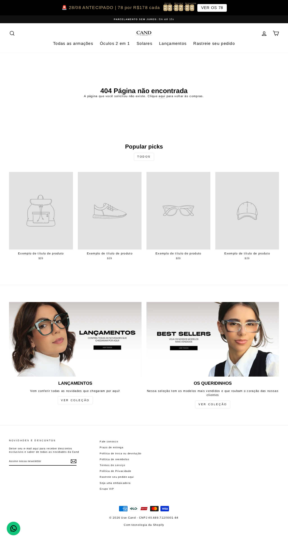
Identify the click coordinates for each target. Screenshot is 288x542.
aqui (162, 96)
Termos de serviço (112, 465)
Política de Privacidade (115, 471)
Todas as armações (73, 43)
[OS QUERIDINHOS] (212, 339)
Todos (144, 156)
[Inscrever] (73, 461)
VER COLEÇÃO (75, 400)
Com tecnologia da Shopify (144, 524)
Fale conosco (109, 441)
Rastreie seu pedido (214, 43)
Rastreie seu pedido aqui (117, 477)
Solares (144, 43)
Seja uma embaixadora (115, 483)
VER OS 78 (212, 8)
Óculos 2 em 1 (115, 43)
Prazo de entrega (111, 447)
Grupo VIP (107, 488)
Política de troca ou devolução (120, 453)
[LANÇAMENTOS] (75, 339)
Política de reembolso (114, 459)
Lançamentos (173, 43)
